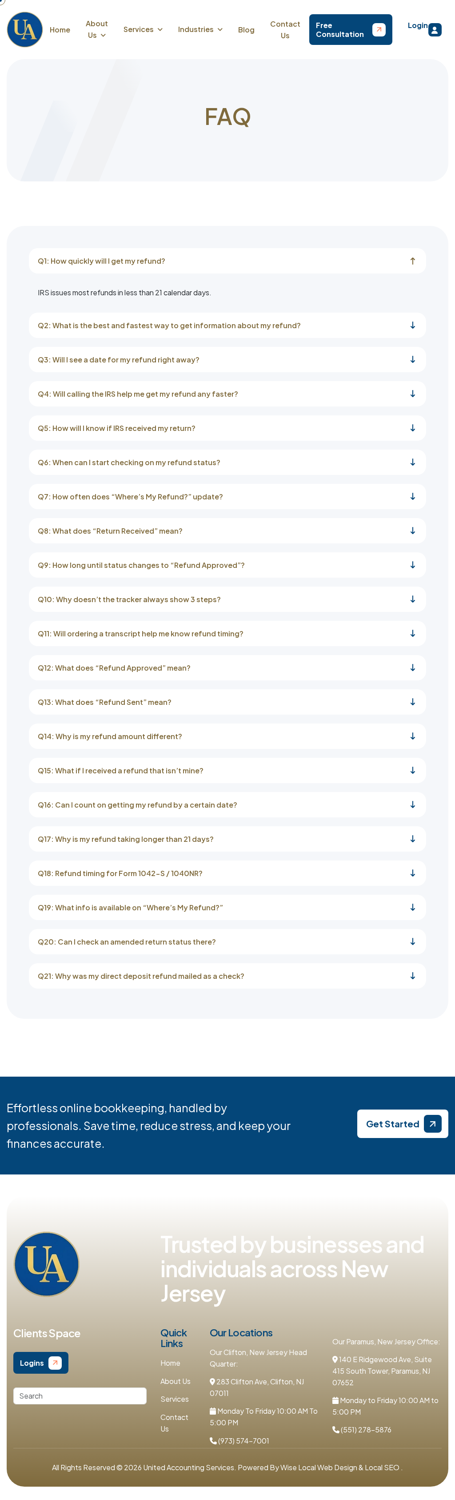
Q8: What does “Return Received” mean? (110, 530)
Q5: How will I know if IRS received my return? (117, 428)
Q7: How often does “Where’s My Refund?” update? (130, 496)
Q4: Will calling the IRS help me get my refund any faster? (138, 393)
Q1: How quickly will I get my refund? (101, 260)
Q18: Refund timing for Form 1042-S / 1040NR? (120, 873)
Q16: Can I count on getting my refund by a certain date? (137, 804)
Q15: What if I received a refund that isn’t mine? (121, 770)
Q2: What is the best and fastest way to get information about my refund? (169, 325)
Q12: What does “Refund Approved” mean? (114, 667)
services (139, 29)
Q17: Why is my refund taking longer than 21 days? (126, 839)
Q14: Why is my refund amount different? (110, 736)
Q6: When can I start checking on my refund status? (129, 462)
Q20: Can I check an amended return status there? (127, 941)
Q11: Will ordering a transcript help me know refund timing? (140, 633)
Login (418, 25)
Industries (196, 29)
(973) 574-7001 (243, 1440)
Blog (246, 29)
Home (60, 29)
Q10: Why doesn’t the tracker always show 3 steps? (129, 599)
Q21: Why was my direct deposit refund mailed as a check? (141, 976)
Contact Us (285, 29)
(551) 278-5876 (365, 1429)
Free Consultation (340, 29)
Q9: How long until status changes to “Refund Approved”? (141, 565)
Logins (32, 1362)
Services (174, 1398)
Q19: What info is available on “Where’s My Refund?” (130, 907)
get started (392, 1123)
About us (97, 29)
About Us (175, 1381)
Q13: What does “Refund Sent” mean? (105, 702)
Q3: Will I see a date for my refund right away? (119, 359)
